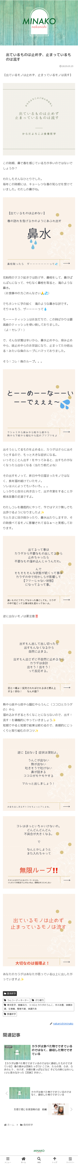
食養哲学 (11, 1014)
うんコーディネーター (18, 1000)
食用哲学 (11, 993)
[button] (70, 644)
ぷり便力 (39, 1000)
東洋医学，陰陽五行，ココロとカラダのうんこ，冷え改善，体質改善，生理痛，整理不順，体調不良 (38, 1007)
